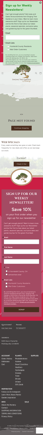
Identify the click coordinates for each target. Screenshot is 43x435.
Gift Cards (19, 384)
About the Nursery (9, 405)
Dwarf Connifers (21, 364)
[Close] (40, 2)
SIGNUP (21, 310)
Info (4, 402)
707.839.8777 (21, 328)
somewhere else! (15, 275)
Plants (18, 356)
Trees (17, 376)
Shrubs (18, 379)
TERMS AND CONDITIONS (12, 413)
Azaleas (18, 361)
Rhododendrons (21, 358)
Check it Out (21, 164)
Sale (27, 402)
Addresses (5, 361)
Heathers (18, 367)
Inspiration (7, 389)
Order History (7, 358)
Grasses (18, 373)
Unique (18, 382)
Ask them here (7, 328)
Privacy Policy (7, 416)
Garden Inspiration (9, 397)
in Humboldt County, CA (17, 271)
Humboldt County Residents (19, 283)
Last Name (8, 257)
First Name (8, 247)
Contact (5, 408)
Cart (3, 364)
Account (6, 356)
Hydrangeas (19, 370)
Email (6, 237)
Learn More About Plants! (11, 395)
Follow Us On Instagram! (11, 392)
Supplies (35, 356)
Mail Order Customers (16, 286)
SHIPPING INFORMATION (11, 410)
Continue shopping (21, 128)
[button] (2, 73)
